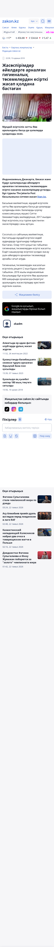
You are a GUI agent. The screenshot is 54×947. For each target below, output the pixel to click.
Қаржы (22, 27)
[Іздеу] (42, 21)
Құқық (39, 27)
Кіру (50, 419)
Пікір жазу (45, 436)
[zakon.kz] (10, 21)
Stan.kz (41, 196)
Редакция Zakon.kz (11, 51)
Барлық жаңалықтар (21, 47)
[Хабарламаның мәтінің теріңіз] (27, 428)
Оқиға (31, 27)
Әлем (14, 27)
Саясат (5, 27)
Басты (5, 47)
